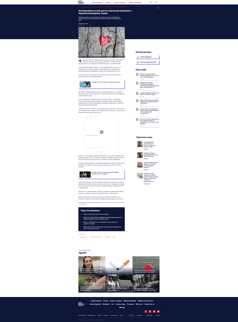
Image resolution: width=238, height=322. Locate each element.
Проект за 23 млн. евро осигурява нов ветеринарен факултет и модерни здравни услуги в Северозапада (102, 218)
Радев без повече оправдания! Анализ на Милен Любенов (151, 154)
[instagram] (150, 311)
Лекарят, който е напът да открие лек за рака (106, 82)
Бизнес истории (120, 2)
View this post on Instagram (92, 135)
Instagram (114, 202)
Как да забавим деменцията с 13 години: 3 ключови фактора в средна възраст (118, 288)
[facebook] (146, 311)
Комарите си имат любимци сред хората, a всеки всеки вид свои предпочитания (91, 288)
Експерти (106, 304)
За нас (121, 315)
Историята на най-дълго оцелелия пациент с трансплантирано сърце (110, 7)
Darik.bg (131, 315)
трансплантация (83, 237)
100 (112, 304)
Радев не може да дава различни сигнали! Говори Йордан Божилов (151, 165)
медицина (107, 237)
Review (108, 2)
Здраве (92, 7)
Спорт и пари (120, 304)
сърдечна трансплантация (96, 237)
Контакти (106, 315)
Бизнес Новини (97, 2)
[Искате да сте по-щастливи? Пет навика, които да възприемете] (146, 265)
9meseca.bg (147, 183)
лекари (114, 237)
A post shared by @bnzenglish (102, 151)
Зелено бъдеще (95, 304)
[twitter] (158, 311)
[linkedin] (154, 311)
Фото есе (139, 304)
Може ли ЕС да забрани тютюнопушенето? (115, 271)
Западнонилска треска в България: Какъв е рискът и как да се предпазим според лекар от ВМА (91, 270)
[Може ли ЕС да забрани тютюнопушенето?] (119, 265)
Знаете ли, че (149, 304)
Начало (80, 7)
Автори (122, 307)
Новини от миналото (145, 301)
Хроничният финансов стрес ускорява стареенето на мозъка (144, 289)
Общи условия (81, 315)
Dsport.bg (140, 315)
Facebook (106, 202)
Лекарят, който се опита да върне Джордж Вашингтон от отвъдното (105, 173)
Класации (130, 304)
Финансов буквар (135, 2)
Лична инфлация (145, 57)
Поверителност (91, 315)
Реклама (99, 315)
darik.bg (146, 149)
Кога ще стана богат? (148, 62)
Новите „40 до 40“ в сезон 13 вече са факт (96, 214)
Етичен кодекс (114, 315)
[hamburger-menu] (156, 2)
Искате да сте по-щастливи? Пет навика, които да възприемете (145, 271)
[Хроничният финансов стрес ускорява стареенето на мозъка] (146, 283)
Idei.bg (158, 315)
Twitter (84, 204)
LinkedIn (121, 202)
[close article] (158, 7)
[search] (150, 2)
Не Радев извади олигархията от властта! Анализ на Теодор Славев (149, 144)
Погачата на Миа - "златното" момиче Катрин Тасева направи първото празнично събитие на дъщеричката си (151, 177)
